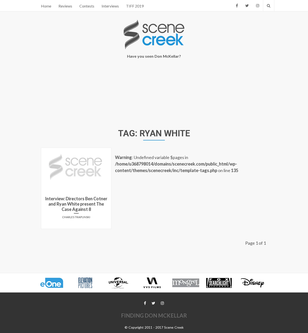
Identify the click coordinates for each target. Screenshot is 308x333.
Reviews (65, 6)
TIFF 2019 (135, 6)
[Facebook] (237, 5)
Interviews (110, 6)
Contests (86, 6)
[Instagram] (257, 5)
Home (46, 6)
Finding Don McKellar (154, 315)
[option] (54, 283)
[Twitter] (247, 5)
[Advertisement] (154, 94)
